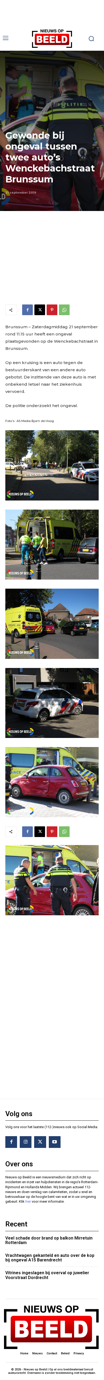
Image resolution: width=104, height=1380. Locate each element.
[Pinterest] (52, 309)
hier (28, 1201)
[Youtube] (55, 1142)
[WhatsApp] (64, 309)
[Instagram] (25, 1142)
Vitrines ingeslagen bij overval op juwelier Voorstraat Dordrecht (47, 1275)
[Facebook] (27, 309)
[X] (39, 309)
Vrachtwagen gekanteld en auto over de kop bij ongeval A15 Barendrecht (49, 1258)
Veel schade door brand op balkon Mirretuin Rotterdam (49, 1240)
